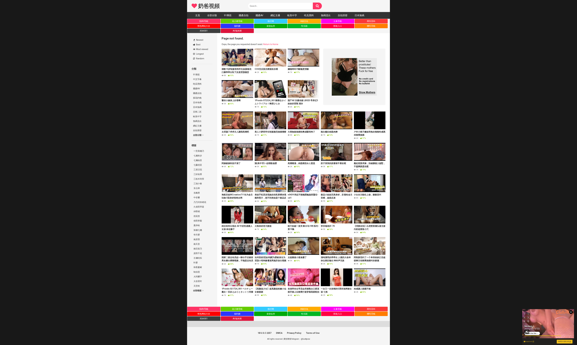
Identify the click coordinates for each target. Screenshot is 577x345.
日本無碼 (359, 15)
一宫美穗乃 (198, 151)
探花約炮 (197, 98)
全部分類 (212, 15)
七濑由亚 (197, 160)
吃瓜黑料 (309, 15)
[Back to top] (567, 336)
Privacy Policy (294, 333)
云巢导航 (337, 21)
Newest (199, 40)
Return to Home (270, 44)
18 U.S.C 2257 (264, 333)
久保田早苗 (198, 207)
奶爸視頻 (208, 6)
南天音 (196, 244)
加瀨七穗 (197, 230)
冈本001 (204, 31)
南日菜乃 (197, 248)
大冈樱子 (197, 276)
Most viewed (202, 49)
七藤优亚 (197, 165)
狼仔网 (271, 21)
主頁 (197, 15)
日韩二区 (197, 112)
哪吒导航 (371, 26)
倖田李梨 (197, 221)
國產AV (259, 15)
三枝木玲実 (198, 179)
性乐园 (304, 26)
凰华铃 (196, 225)
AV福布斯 (237, 31)
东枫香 (196, 193)
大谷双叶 (197, 281)
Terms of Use (312, 333)
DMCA (279, 333)
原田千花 (197, 253)
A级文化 (304, 21)
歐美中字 (292, 15)
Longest (200, 54)
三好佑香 (197, 174)
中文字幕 (197, 79)
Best (198, 44)
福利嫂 (237, 26)
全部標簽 (197, 290)
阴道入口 (337, 26)
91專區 (228, 15)
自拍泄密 (342, 15)
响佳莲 (196, 272)
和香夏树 (197, 267)
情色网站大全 (203, 26)
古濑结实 (197, 258)
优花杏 (196, 216)
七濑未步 (197, 155)
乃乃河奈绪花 (199, 202)
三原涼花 (197, 169)
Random (200, 58)
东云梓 (196, 188)
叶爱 (195, 262)
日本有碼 (197, 102)
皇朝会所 (271, 26)
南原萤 (196, 239)
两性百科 (371, 21)
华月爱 (196, 235)
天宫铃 (196, 286)
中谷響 (196, 197)
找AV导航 (203, 21)
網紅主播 (275, 15)
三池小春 (197, 183)
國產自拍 (243, 15)
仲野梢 (196, 211)
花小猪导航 (237, 21)
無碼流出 (326, 15)
